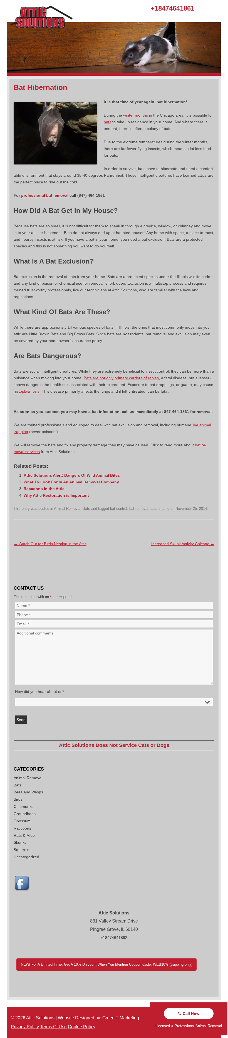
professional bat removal (44, 195)
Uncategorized (26, 857)
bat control (118, 508)
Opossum (22, 821)
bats (107, 122)
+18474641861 (172, 8)
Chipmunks (23, 806)
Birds (18, 799)
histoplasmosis (26, 391)
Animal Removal (67, 508)
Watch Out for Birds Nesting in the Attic (50, 544)
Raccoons (22, 828)
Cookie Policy (81, 1026)
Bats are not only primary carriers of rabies (121, 378)
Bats (86, 508)
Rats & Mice (24, 835)
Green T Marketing (120, 1017)
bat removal (138, 508)
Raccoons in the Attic (44, 488)
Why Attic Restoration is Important (56, 495)
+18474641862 (114, 937)
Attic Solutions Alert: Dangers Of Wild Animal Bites (72, 475)
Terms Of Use (53, 1026)
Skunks (20, 842)
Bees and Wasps (28, 792)
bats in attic (159, 508)
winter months (135, 115)
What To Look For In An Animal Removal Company (71, 482)
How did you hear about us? (40, 691)
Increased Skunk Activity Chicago (182, 544)
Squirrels (21, 849)
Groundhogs (25, 813)
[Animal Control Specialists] (114, 74)
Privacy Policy (25, 1026)
